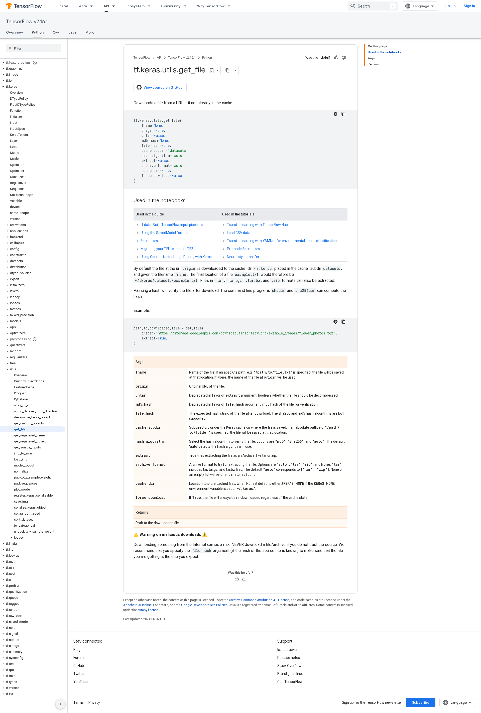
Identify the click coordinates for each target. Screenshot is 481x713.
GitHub (449, 6)
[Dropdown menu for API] (115, 6)
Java (72, 32)
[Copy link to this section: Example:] (155, 311)
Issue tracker (287, 650)
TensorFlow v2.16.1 (27, 22)
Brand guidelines (290, 674)
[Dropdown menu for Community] (187, 6)
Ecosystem (135, 6)
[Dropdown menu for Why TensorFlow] (230, 6)
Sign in (469, 6)
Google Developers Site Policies (204, 605)
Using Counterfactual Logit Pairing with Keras (176, 257)
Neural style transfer (243, 257)
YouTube (80, 682)
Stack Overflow (289, 666)
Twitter (79, 674)
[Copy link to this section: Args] (149, 362)
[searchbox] (33, 48)
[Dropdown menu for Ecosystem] (151, 6)
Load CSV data (238, 233)
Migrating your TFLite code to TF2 (167, 249)
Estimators (149, 241)
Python (38, 32)
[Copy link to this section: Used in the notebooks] (190, 201)
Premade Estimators (243, 249)
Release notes (288, 658)
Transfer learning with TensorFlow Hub (257, 225)
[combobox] (373, 6)
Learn (82, 6)
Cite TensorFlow (290, 682)
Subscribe (420, 702)
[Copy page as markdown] (227, 70)
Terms (78, 702)
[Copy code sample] (343, 114)
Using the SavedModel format (164, 233)
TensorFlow (142, 57)
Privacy (94, 702)
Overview (14, 32)
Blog (76, 650)
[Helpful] (336, 57)
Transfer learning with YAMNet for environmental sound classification (282, 241)
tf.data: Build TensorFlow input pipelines (172, 225)
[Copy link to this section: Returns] (153, 513)
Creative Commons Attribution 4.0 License (259, 600)
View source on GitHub (163, 87)
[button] (32, 63)
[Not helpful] (343, 57)
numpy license (148, 610)
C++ (56, 32)
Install (63, 6)
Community (171, 6)
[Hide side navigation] (60, 704)
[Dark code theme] (335, 114)
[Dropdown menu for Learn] (93, 6)
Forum (78, 658)
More (89, 32)
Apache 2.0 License (137, 605)
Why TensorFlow (210, 6)
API (106, 6)
